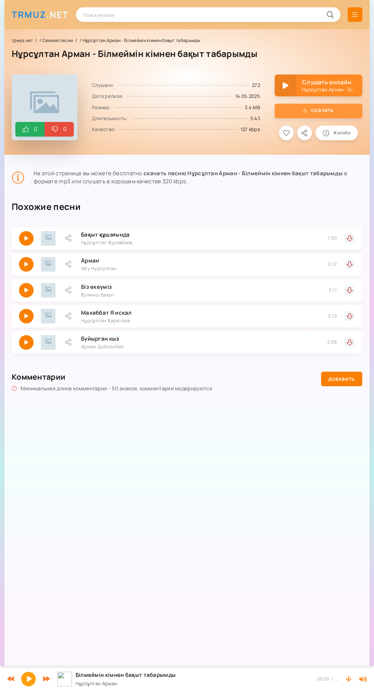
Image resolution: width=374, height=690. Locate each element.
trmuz (40, 14)
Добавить (341, 379)
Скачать (322, 110)
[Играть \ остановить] (26, 238)
